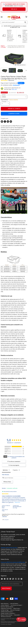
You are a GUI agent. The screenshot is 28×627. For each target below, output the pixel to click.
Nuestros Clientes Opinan (7, 606)
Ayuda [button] (23, 619)
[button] (21, 619)
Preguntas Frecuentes (6, 608)
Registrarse (6, 588)
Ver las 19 (14, 9)
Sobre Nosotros (4, 603)
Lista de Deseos (14, 603)
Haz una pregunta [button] (14, 465)
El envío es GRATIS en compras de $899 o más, (13, 562)
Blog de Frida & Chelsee (6, 615)
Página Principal (3, 46)
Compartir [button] (6, 519)
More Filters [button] (8, 481)
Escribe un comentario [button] (14, 461)
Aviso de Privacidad (15, 610)
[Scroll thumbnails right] (26, 70)
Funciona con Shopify (6, 624)
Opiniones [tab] (5, 470)
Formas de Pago (5, 610)
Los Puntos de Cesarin (16, 605)
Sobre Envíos (16, 608)
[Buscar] (25, 22)
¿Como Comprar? (5, 605)
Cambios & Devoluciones (7, 611)
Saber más (14, 89)
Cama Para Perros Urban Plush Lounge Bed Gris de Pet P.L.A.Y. (13, 514)
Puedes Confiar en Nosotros (8, 613)
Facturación (17, 615)
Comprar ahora (13, 113)
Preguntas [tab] (15, 470)
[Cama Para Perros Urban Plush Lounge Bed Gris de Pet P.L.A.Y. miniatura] (4, 70)
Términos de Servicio (6, 616)
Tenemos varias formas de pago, (9, 547)
